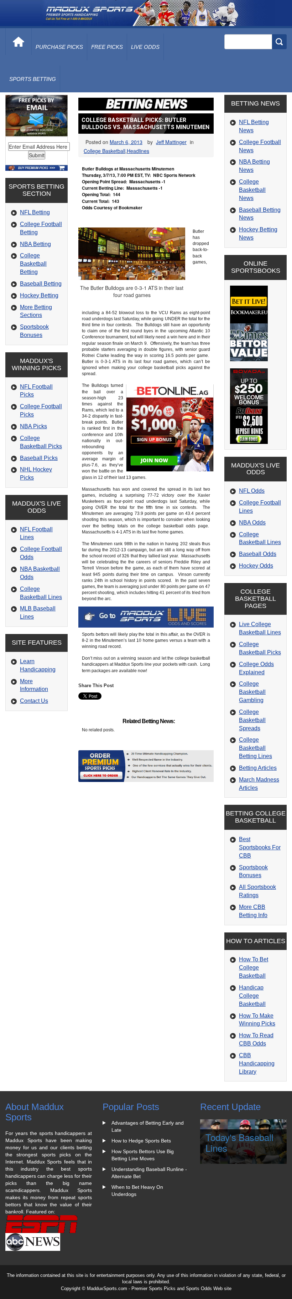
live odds (145, 47)
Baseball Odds (257, 554)
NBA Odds (252, 523)
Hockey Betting (39, 295)
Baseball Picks (39, 458)
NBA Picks (33, 426)
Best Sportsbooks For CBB (260, 847)
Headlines (138, 150)
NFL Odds (252, 491)
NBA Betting (35, 244)
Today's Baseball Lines (239, 1142)
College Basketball (104, 150)
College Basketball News (252, 190)
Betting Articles (258, 768)
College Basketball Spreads (252, 720)
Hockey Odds (256, 566)
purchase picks (59, 47)
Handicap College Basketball (252, 996)
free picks (107, 47)
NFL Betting (35, 212)
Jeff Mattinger (171, 141)
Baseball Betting (41, 284)
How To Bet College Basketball (253, 967)
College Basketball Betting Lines (255, 748)
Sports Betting (32, 79)
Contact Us (34, 701)
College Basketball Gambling (252, 692)
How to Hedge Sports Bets (141, 1141)
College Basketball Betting (33, 263)
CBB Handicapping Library (257, 1063)
